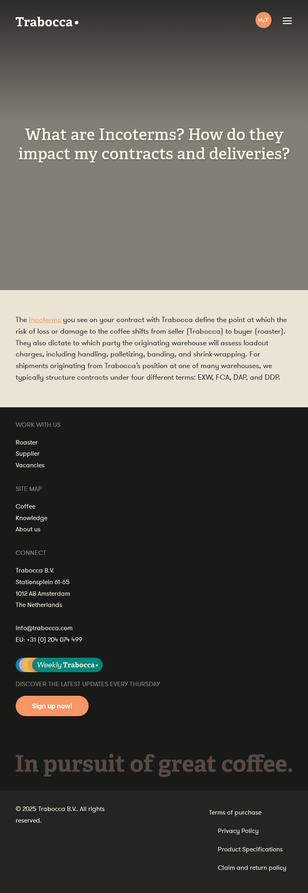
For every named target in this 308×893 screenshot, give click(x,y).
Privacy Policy (238, 831)
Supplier (28, 453)
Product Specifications (250, 849)
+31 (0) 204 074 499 (54, 639)
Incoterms (45, 319)
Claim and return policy (252, 867)
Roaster (27, 442)
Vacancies (30, 465)
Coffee (25, 506)
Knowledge (31, 518)
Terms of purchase (235, 812)
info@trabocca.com (44, 628)
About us (28, 529)
